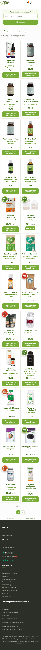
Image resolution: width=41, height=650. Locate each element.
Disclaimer (20, 644)
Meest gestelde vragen (10, 590)
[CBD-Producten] (4, 2)
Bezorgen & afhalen (9, 579)
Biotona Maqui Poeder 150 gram (30, 447)
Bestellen (5, 576)
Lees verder (30, 228)
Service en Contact (8, 547)
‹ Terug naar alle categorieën (13, 31)
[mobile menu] (38, 2)
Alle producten (7, 535)
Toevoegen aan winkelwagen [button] (10, 75)
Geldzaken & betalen (9, 587)
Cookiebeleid (34, 641)
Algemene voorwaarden (10, 573)
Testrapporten (7, 582)
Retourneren (6, 596)
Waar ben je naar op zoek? (20, 12)
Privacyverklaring (23, 641)
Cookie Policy (6, 585)
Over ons (5, 593)
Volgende (30, 518)
